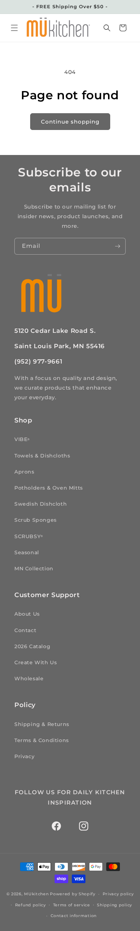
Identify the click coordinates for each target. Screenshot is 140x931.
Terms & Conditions (41, 740)
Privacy (24, 756)
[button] (14, 28)
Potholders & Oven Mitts (48, 488)
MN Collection (33, 568)
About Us (27, 614)
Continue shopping (70, 121)
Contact (25, 630)
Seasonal (26, 552)
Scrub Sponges (35, 520)
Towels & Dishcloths (42, 455)
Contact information (74, 915)
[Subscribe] (117, 246)
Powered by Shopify (72, 893)
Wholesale (28, 678)
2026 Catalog (32, 646)
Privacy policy (118, 893)
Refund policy (30, 904)
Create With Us (35, 662)
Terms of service (71, 904)
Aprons (24, 472)
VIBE (21, 439)
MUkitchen (36, 893)
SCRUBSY (28, 536)
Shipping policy (114, 904)
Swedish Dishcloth (40, 504)
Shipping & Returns (41, 724)
